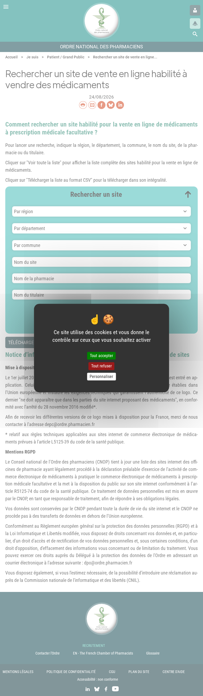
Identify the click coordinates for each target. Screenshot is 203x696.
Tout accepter (101, 355)
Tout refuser (101, 366)
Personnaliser (101, 376)
